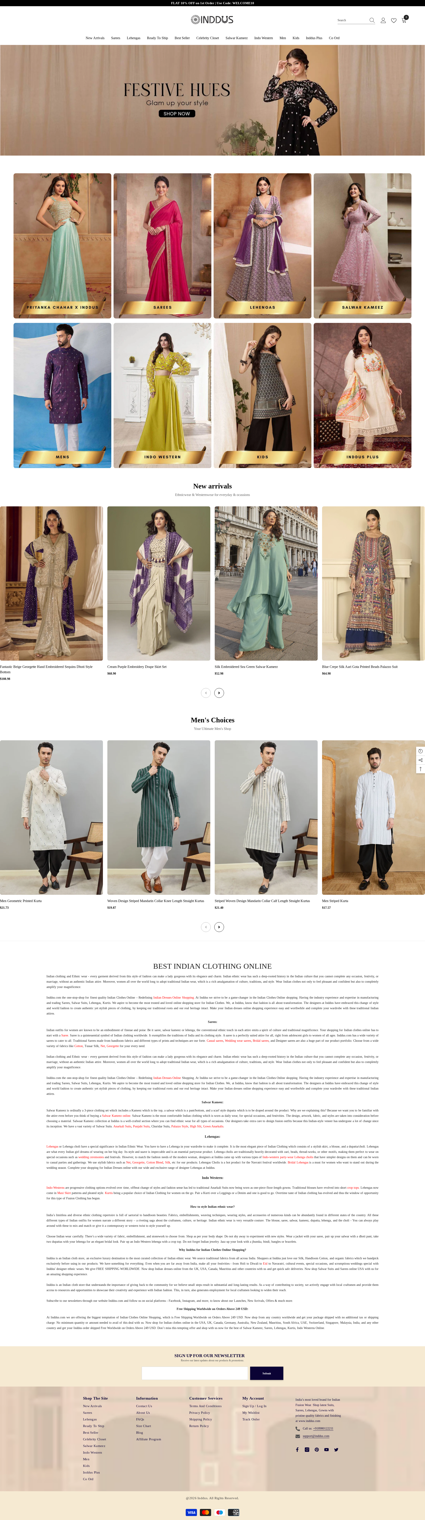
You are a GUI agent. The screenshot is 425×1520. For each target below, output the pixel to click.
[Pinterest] (316, 1449)
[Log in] (383, 20)
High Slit (195, 1126)
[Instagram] (307, 1449)
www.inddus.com (309, 1421)
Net (102, 1046)
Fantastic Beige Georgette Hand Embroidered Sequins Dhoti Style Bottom (46, 669)
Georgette (113, 1046)
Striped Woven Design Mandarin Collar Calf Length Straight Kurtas (262, 901)
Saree (64, 1035)
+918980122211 (323, 1428)
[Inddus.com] (62, 245)
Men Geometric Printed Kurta (21, 901)
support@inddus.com (316, 1436)
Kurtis (109, 1193)
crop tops (353, 1187)
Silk (167, 1162)
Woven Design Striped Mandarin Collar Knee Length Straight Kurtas (155, 901)
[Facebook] (297, 1449)
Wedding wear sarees (238, 1040)
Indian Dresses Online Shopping (173, 997)
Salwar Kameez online (116, 1115)
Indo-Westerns (55, 1187)
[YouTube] (326, 1449)
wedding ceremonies (91, 1157)
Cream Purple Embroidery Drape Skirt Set (136, 667)
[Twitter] (336, 1449)
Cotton (78, 1046)
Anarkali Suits (122, 1126)
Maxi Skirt (64, 1193)
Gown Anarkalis (213, 1126)
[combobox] (352, 20)
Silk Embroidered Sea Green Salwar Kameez (246, 667)
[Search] (356, 20)
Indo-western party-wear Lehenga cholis (288, 1157)
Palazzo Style (179, 1126)
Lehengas (52, 1146)
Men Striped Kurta (335, 901)
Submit (267, 1373)
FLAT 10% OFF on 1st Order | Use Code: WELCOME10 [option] (212, 3)
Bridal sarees (261, 1040)
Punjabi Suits (141, 1126)
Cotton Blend (155, 1162)
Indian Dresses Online (167, 1078)
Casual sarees (215, 1040)
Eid (265, 1263)
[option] (212, 100)
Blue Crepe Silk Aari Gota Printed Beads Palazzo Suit (360, 667)
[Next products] (219, 693)
